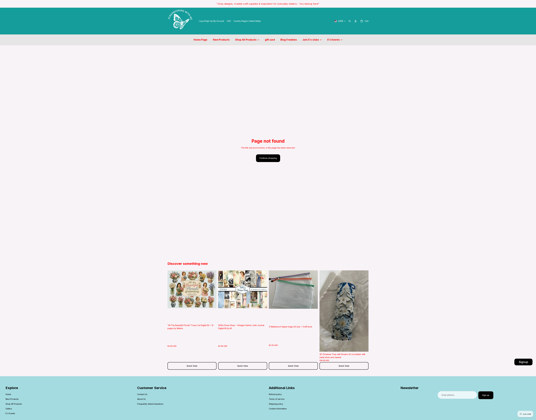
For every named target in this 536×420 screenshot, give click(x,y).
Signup (523, 362)
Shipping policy (276, 404)
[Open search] (350, 21)
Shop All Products (14, 404)
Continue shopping (268, 158)
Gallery (9, 408)
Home (8, 394)
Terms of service (276, 399)
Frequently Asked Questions (150, 404)
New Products (12, 399)
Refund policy (275, 394)
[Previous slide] (172, 289)
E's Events (10, 413)
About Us (141, 399)
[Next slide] (212, 289)
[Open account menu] (355, 21)
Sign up (485, 395)
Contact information (278, 408)
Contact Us (142, 394)
